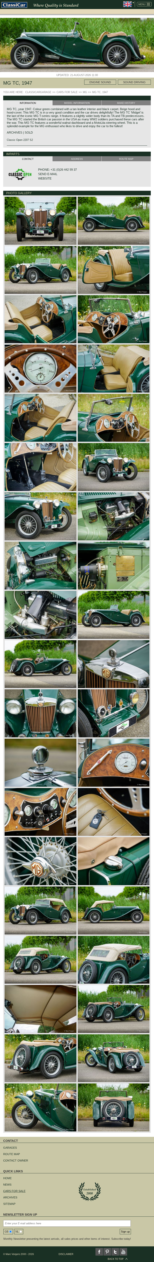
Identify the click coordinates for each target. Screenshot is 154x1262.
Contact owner (15, 1160)
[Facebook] (99, 1252)
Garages (10, 1147)
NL (17, 1231)
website (45, 178)
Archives (10, 1197)
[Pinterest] (107, 1252)
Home (7, 1178)
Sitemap (9, 1203)
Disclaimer (66, 1254)
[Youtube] (123, 1252)
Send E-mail (47, 174)
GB (6, 1231)
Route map (11, 1154)
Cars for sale (14, 1191)
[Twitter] (115, 1252)
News (7, 1184)
